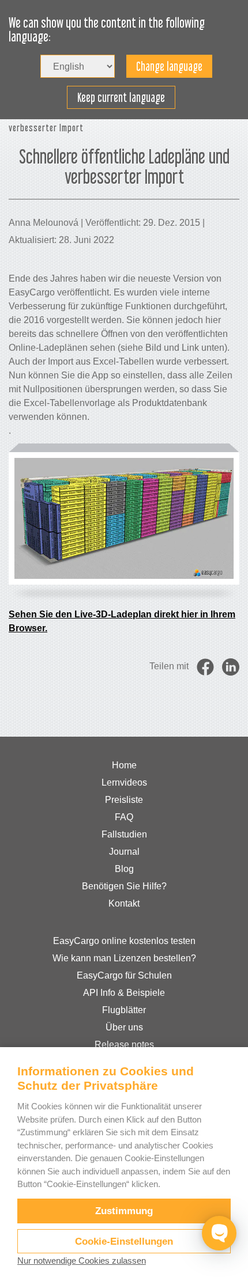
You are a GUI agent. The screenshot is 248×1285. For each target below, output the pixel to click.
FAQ (124, 817)
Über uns (124, 1027)
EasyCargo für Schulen (124, 975)
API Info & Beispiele (124, 993)
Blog (124, 869)
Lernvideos (124, 782)
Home (124, 765)
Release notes (124, 1044)
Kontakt (124, 903)
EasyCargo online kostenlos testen (124, 941)
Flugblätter (124, 1010)
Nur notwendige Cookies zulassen (81, 1260)
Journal (124, 851)
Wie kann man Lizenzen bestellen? (124, 958)
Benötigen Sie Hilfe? (124, 886)
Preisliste (124, 800)
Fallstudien (124, 834)
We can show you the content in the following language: (107, 30)
